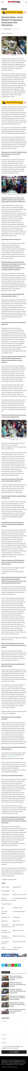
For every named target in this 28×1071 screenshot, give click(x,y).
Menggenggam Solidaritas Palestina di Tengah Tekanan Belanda (17, 1004)
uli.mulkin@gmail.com (11, 756)
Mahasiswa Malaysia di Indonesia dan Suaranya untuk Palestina (18, 984)
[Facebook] (6, 965)
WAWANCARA (4, 8)
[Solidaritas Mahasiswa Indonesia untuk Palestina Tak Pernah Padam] (5, 991)
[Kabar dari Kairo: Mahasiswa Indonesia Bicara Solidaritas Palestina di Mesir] (5, 998)
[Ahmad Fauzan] (2, 29)
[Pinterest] (12, 965)
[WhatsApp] (9, 965)
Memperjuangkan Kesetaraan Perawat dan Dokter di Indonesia (17, 1011)
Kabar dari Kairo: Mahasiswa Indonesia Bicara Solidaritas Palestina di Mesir (17, 997)
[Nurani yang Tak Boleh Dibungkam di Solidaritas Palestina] (5, 978)
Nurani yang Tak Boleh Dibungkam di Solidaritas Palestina (16, 977)
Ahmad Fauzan (7, 28)
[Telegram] (19, 965)
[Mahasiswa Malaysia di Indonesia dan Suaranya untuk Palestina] (5, 984)
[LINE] (16, 965)
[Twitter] (2, 965)
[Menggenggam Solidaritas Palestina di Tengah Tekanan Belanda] (5, 1004)
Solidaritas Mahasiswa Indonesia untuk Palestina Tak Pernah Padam (18, 991)
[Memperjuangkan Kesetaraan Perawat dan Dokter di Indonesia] (5, 1011)
